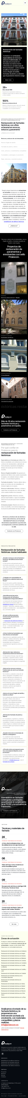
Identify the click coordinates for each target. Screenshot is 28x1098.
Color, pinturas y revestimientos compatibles (13, 151)
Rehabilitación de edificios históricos (10, 1060)
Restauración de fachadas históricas (10, 1062)
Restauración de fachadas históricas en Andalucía (13, 951)
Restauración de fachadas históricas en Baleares (13, 958)
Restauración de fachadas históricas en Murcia (13, 988)
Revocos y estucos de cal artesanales (12, 138)
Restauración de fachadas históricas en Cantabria (13, 963)
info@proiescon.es (14, 760)
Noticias (3, 1075)
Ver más (14, 924)
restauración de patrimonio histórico (13, 620)
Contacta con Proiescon (10, 430)
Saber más (8, 80)
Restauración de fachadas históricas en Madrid (13, 986)
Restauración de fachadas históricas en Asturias (13, 955)
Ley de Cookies (22, 1095)
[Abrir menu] (25, 2)
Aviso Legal (3, 1095)
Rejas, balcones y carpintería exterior (11, 159)
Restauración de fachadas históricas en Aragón (13, 953)
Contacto (3, 1076)
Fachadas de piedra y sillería (9, 146)
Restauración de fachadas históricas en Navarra (13, 991)
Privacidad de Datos (12, 1095)
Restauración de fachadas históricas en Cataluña (13, 973)
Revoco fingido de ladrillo (8, 142)
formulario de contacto (8, 761)
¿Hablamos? (14, 225)
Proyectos (3, 1071)
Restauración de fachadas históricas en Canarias (13, 960)
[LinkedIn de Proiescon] (2, 1053)
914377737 (6, 1086)
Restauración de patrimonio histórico (10, 1064)
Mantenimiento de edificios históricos (10, 1065)
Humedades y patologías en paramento (12, 155)
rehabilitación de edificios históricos (14, 221)
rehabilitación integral (8, 604)
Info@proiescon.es (6, 1088)
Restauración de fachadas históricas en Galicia (13, 983)
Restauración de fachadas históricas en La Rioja (13, 997)
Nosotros (3, 1073)
